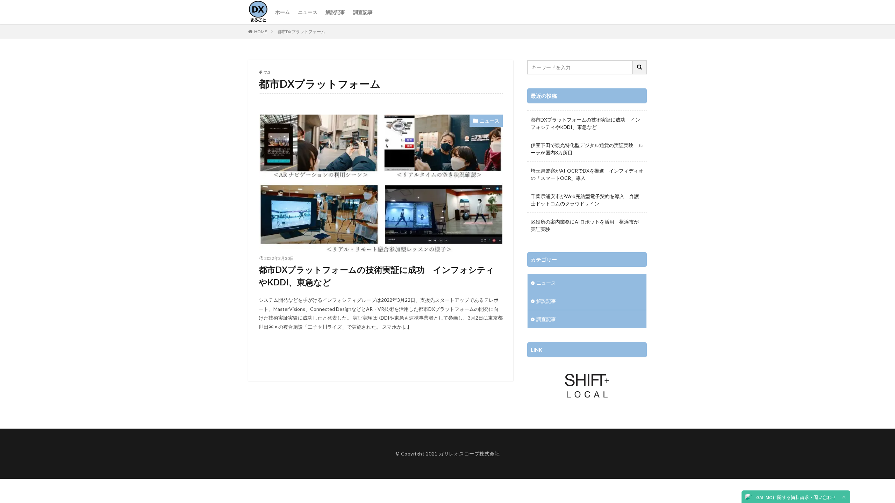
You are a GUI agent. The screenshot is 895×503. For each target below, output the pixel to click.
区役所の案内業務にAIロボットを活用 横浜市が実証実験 (585, 225)
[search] (640, 67)
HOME (260, 31)
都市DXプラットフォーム (301, 31)
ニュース (307, 12)
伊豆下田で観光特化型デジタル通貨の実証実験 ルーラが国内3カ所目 (587, 148)
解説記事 (335, 12)
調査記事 (363, 12)
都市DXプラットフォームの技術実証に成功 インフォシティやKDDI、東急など (376, 275)
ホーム (282, 12)
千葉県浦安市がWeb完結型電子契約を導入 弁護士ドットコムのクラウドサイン (585, 199)
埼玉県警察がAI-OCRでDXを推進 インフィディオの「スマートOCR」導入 (587, 174)
